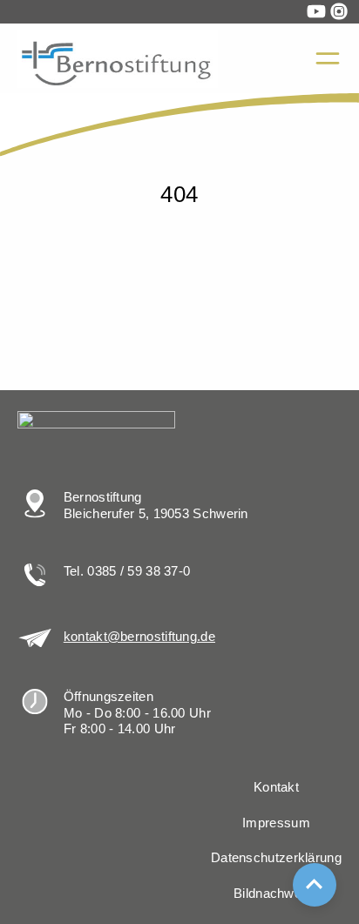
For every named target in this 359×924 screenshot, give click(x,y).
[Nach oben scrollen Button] (314, 885)
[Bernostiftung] (117, 59)
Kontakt (276, 787)
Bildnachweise (276, 893)
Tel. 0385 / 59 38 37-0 (127, 571)
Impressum (276, 823)
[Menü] (328, 58)
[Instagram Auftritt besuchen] (339, 11)
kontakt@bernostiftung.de (139, 637)
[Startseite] (27, 111)
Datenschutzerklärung (276, 858)
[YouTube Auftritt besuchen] (316, 11)
